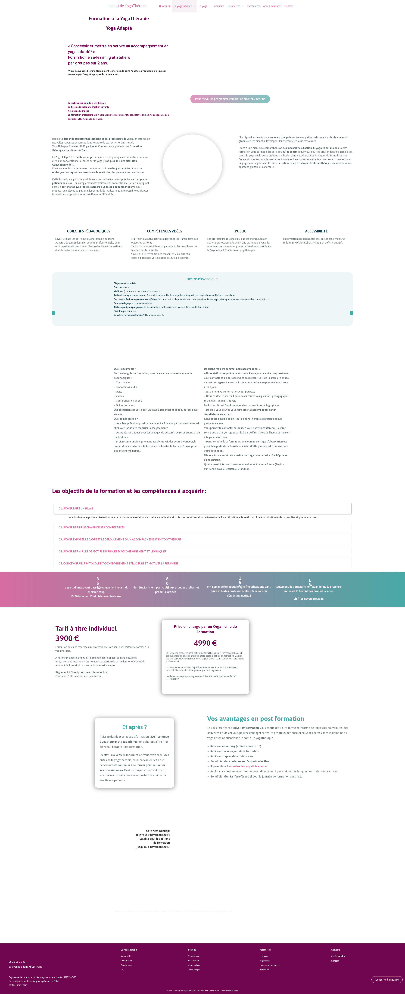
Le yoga (203, 6)
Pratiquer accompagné (269, 965)
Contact (288, 6)
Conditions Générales (229, 991)
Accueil (166, 6)
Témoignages (126, 965)
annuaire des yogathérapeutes (248, 766)
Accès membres (272, 6)
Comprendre (126, 956)
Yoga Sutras (265, 961)
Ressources (233, 6)
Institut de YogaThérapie (127, 6)
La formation (126, 960)
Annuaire (219, 6)
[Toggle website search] (297, 6)
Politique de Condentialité (208, 991)
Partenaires (253, 6)
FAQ (122, 970)
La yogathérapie (183, 6)
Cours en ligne (194, 965)
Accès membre (338, 956)
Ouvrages (264, 956)
